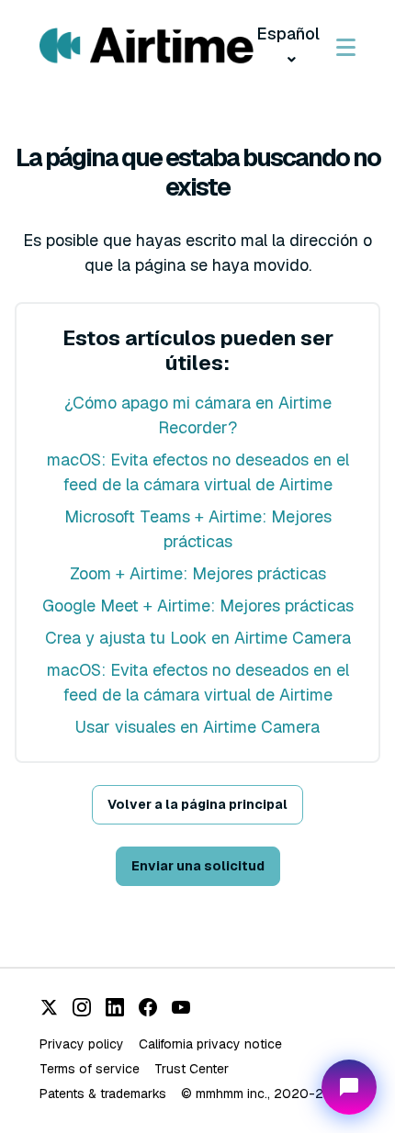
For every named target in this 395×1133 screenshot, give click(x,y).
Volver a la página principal (197, 804)
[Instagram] (82, 1007)
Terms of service (90, 1068)
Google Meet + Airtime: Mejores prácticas (198, 605)
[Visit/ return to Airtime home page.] (147, 46)
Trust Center (191, 1068)
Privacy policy (82, 1044)
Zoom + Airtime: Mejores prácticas (198, 573)
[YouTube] (181, 1007)
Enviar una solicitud (198, 866)
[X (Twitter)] (49, 1007)
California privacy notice (210, 1044)
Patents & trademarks (103, 1093)
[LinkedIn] (115, 1007)
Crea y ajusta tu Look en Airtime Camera (198, 637)
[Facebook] (148, 1007)
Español (288, 33)
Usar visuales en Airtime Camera (197, 726)
